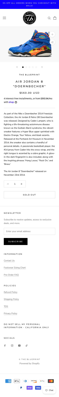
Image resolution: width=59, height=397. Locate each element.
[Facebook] (5, 345)
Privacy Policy (10, 313)
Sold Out (29, 195)
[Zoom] (52, 34)
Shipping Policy (11, 299)
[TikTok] (26, 345)
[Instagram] (12, 345)
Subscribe (15, 241)
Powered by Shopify (29, 363)
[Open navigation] (4, 18)
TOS (6, 306)
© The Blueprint (29, 359)
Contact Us (9, 260)
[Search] (49, 18)
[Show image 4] (33, 67)
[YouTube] (19, 345)
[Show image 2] (26, 67)
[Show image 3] (29, 67)
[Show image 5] (36, 67)
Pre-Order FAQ (11, 274)
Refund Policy (10, 292)
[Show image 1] (23, 67)
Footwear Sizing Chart (15, 267)
